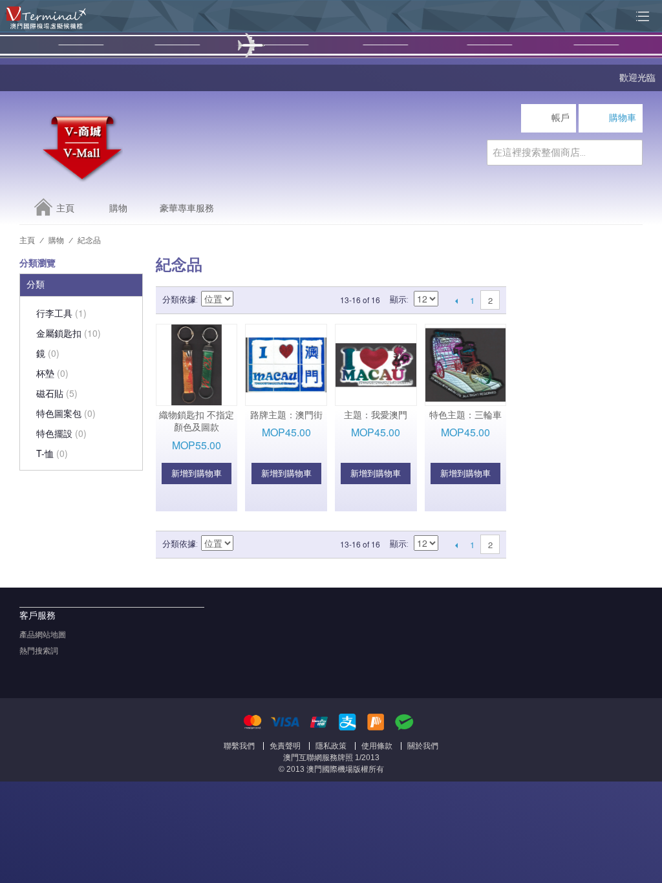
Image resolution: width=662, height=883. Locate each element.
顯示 (398, 299)
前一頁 (456, 300)
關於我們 (422, 745)
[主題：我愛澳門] (376, 365)
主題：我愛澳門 (375, 415)
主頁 (65, 208)
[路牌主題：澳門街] (286, 365)
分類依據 (179, 299)
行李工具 (61, 312)
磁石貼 (57, 393)
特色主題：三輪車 (465, 415)
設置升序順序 (245, 300)
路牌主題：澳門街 (286, 415)
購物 (118, 208)
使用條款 (376, 745)
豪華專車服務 (187, 208)
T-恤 (52, 453)
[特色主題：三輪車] (466, 365)
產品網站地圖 (42, 634)
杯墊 (52, 373)
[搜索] (630, 152)
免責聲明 (285, 745)
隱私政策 (331, 745)
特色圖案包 (66, 413)
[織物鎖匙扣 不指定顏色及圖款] (197, 365)
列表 (290, 300)
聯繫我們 (239, 745)
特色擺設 (61, 433)
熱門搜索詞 (38, 650)
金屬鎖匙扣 (68, 332)
